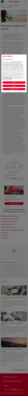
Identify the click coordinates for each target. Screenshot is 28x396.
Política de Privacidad (7, 77)
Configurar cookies (14, 89)
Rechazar (14, 85)
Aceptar (14, 82)
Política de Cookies (17, 75)
